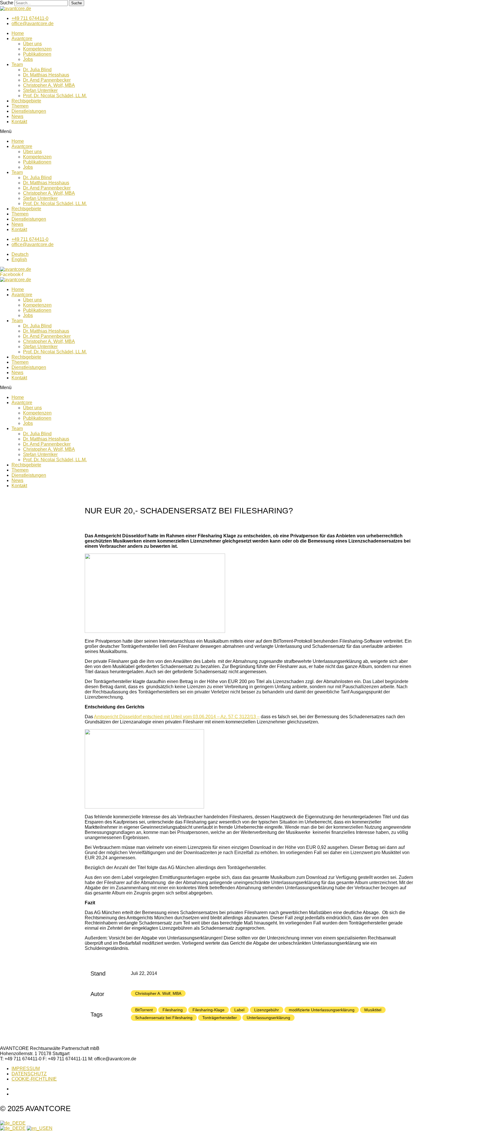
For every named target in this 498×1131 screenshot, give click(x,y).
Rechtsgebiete (26, 100)
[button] (249, 131)
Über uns (32, 43)
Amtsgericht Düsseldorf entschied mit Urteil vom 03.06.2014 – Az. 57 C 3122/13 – (177, 716)
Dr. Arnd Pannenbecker (47, 80)
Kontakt (19, 121)
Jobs (28, 59)
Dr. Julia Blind (37, 69)
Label (239, 1010)
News (17, 116)
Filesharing (173, 1010)
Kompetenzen (37, 48)
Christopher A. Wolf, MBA (49, 85)
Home (18, 33)
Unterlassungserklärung (268, 1017)
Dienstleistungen (29, 111)
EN (49, 1128)
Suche (6, 2)
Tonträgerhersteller (219, 1017)
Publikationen (37, 54)
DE (22, 1123)
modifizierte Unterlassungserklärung (321, 1010)
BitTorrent (144, 1010)
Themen (20, 106)
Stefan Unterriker (40, 90)
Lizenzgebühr (266, 1010)
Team (17, 64)
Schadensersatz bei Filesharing (164, 1017)
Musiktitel (372, 1010)
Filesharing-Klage (209, 1010)
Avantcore (22, 38)
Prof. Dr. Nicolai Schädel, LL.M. (55, 95)
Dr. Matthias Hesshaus (46, 74)
